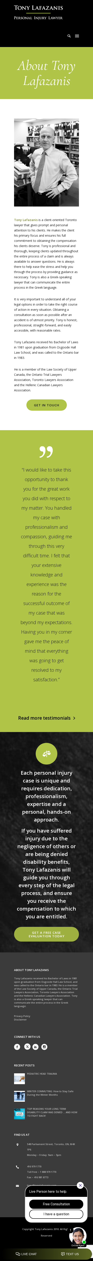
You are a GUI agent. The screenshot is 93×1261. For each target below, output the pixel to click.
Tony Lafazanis (26, 220)
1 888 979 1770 (48, 1171)
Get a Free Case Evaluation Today (46, 934)
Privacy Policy (22, 1016)
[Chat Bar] (46, 1254)
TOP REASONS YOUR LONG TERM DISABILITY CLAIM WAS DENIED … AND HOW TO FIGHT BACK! (52, 1112)
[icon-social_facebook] (18, 1047)
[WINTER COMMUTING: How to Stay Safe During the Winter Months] (19, 1096)
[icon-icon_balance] (46, 754)
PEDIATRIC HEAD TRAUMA (42, 1073)
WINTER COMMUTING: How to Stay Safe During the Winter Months (50, 1093)
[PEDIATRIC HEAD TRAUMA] (19, 1078)
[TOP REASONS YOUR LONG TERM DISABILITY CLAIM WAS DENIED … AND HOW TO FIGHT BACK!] (19, 1113)
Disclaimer (20, 1019)
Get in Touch (46, 405)
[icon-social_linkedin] (36, 1047)
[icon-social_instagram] (44, 1047)
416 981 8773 (41, 1177)
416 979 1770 (34, 1166)
